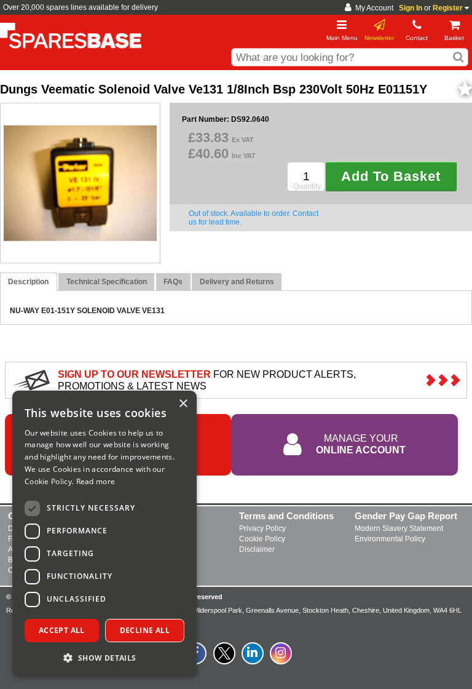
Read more (96, 481)
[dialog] (104, 534)
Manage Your (361, 443)
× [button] (182, 403)
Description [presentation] (28, 281)
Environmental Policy (390, 539)
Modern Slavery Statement (399, 528)
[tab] (28, 282)
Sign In (410, 8)
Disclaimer (257, 549)
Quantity (307, 186)
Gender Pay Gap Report (406, 516)
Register (448, 8)
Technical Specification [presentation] (106, 281)
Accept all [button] (62, 630)
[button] (104, 657)
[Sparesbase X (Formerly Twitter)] (224, 660)
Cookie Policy (262, 539)
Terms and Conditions (286, 516)
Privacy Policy (262, 528)
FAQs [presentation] (173, 281)
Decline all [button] (145, 630)
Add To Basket (391, 176)
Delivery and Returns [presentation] (237, 281)
